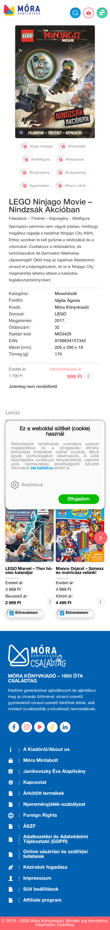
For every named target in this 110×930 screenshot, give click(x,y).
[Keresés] (75, 12)
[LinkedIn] (65, 727)
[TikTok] (52, 727)
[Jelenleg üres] (88, 12)
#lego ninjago (41, 146)
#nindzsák (77, 146)
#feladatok (75, 159)
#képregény (39, 173)
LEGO (60, 314)
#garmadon (39, 186)
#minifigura (40, 159)
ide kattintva (42, 468)
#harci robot (75, 186)
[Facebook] (14, 727)
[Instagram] (26, 727)
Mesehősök (66, 294)
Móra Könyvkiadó (72, 307)
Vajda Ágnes (67, 301)
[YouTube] (39, 727)
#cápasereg (75, 173)
